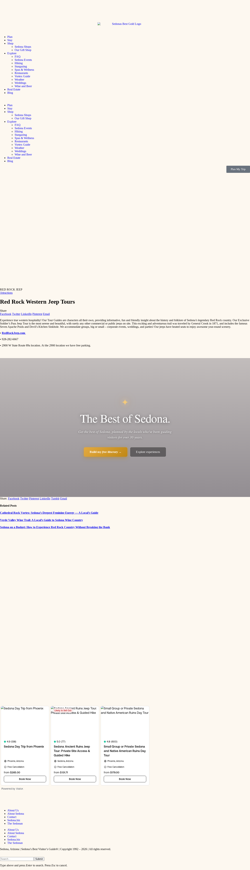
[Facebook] (4, 800)
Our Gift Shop (23, 50)
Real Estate (13, 89)
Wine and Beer (23, 86)
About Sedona (15, 813)
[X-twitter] (14, 800)
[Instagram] (34, 800)
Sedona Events (23, 59)
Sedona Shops (23, 46)
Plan (9, 36)
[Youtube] (24, 800)
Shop (10, 43)
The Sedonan (15, 823)
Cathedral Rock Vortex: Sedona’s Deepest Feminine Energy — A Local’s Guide (49, 512)
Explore (11, 53)
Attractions (6, 292)
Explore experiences (148, 451)
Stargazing (21, 66)
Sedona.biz (13, 820)
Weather (19, 79)
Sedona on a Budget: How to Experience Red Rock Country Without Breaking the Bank (55, 527)
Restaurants (21, 73)
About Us (13, 810)
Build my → (106, 451)
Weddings (20, 82)
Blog (10, 92)
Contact (11, 816)
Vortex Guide (22, 76)
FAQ (17, 56)
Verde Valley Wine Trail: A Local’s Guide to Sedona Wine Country (41, 520)
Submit (39, 859)
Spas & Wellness (24, 69)
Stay (9, 40)
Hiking (19, 63)
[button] (125, 99)
